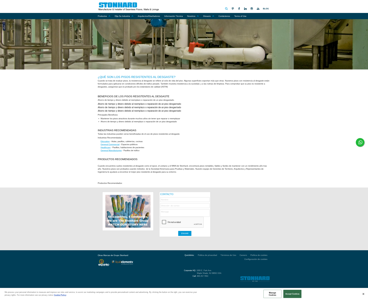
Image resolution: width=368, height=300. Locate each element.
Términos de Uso (228, 255)
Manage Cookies (272, 294)
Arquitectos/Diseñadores (149, 16)
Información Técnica (173, 16)
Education (105, 141)
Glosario (207, 16)
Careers (243, 255)
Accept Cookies (292, 294)
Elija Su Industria (122, 16)
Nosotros (191, 16)
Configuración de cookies (255, 259)
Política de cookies (258, 255)
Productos (102, 16)
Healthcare (106, 147)
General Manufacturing (111, 150)
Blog (266, 8)
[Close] (363, 294)
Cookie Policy (60, 295)
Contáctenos (224, 16)
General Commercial (110, 144)
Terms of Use (240, 16)
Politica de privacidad (207, 255)
